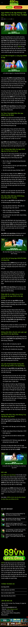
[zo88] (14, 624)
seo (13, 19)
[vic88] (14, 620)
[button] (2, 2)
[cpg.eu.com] (14, 2)
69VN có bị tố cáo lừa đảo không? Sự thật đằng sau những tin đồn (15, 514)
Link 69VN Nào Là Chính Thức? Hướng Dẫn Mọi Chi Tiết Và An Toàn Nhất (15, 530)
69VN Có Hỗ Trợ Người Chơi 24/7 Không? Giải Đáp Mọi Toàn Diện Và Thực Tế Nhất (16, 525)
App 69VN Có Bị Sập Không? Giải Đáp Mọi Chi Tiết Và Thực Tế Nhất (15, 519)
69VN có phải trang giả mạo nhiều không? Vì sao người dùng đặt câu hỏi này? (15, 536)
